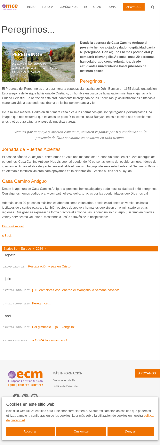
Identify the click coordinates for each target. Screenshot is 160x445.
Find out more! (13, 226)
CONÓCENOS (68, 6)
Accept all (30, 431)
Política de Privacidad (66, 386)
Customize (81, 431)
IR (85, 6)
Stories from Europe (17, 248)
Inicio (31, 6)
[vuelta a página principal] (11, 7)
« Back (7, 235)
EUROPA (47, 6)
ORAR (97, 6)
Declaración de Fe (64, 380)
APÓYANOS (133, 6)
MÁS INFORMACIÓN (68, 373)
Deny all (130, 431)
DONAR (112, 6)
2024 (39, 248)
